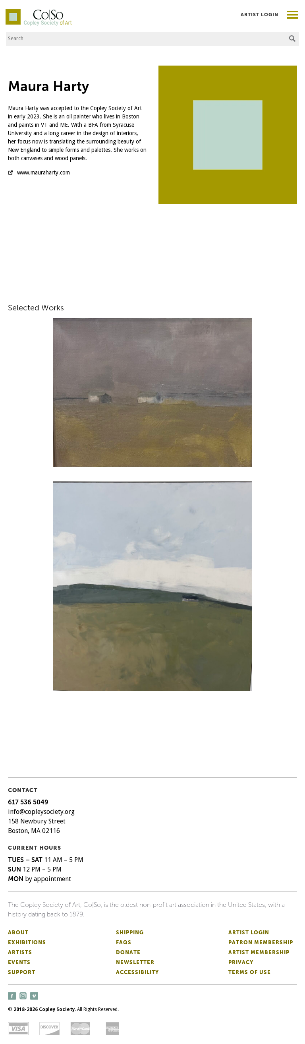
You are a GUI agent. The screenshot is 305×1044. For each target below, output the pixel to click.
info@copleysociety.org (41, 811)
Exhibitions (27, 942)
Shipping (130, 933)
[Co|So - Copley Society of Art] (38, 12)
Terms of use (249, 972)
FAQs (123, 942)
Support (21, 972)
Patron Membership (260, 942)
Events (19, 962)
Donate (128, 952)
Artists (20, 952)
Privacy (240, 962)
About (18, 933)
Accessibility (137, 972)
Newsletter (135, 962)
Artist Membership (259, 952)
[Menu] (292, 16)
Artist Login (259, 14)
